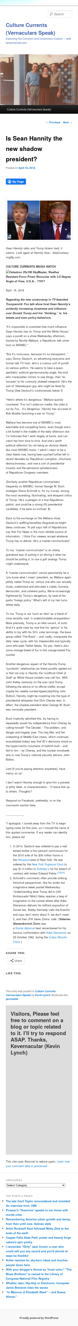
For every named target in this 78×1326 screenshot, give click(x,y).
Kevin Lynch (42, 995)
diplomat (29, 928)
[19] (59, 872)
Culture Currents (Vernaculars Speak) (29, 109)
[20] (63, 872)
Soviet (19, 928)
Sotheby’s (43, 869)
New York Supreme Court (47, 864)
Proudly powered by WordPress (39, 1318)
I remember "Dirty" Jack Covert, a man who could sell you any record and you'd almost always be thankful (37, 1251)
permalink (12, 999)
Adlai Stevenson (56, 933)
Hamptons (24, 860)
